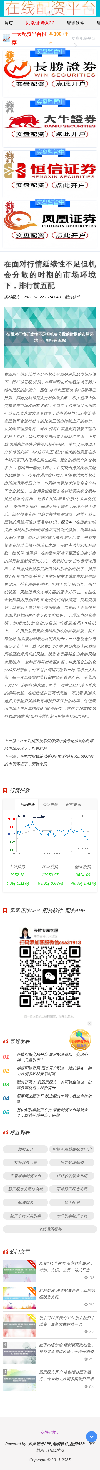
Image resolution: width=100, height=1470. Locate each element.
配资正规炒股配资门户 (71, 1149)
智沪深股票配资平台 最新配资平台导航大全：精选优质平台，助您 (52, 1112)
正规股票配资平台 (25, 1175)
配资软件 (75, 23)
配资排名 (25, 1202)
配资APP (68, 522)
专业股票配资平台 (72, 1215)
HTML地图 (55, 1450)
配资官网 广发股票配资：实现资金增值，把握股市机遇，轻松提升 (54, 1084)
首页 (8, 23)
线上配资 (72, 1202)
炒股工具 (25, 1149)
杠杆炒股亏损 (25, 1162)
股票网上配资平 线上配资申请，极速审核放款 (54, 1098)
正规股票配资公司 (72, 1189)
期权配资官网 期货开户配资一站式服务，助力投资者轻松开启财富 (54, 1070)
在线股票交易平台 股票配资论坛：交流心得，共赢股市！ (52, 1057)
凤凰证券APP (39, 22)
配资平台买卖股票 (25, 1215)
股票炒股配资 (72, 1162)
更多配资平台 (83, 38)
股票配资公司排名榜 (25, 1189)
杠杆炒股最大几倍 (72, 1175)
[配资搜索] (90, 8)
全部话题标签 (50, 1229)
